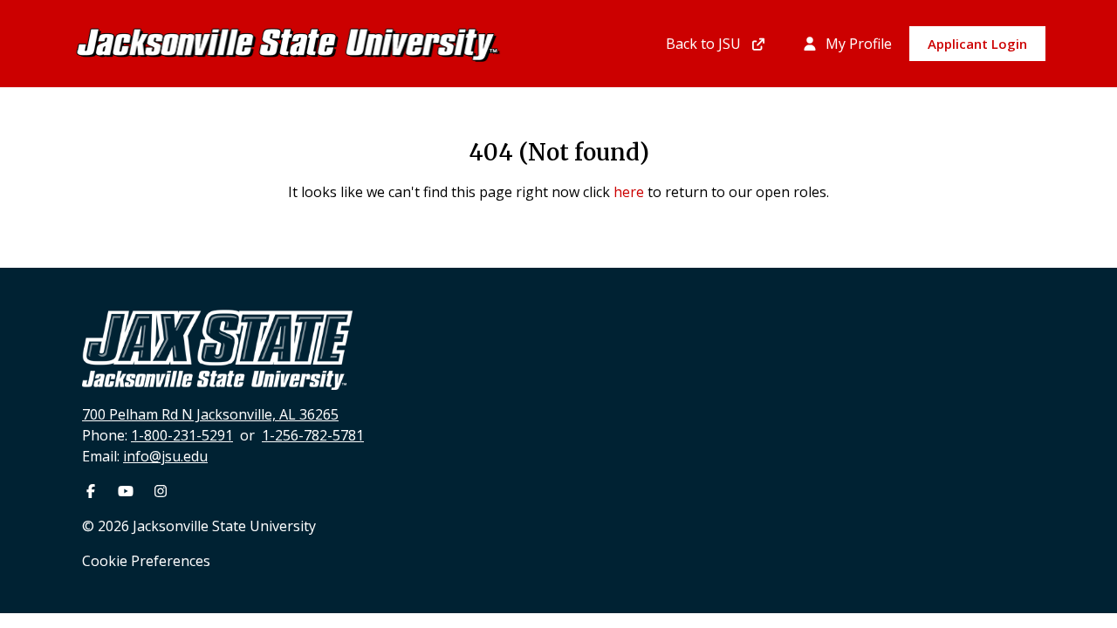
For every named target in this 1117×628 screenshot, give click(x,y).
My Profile (857, 43)
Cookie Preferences (146, 560)
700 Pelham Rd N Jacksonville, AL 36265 (210, 414)
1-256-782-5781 (313, 435)
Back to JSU (705, 43)
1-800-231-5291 (182, 435)
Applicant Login (977, 43)
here (628, 191)
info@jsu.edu (165, 456)
